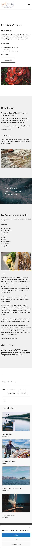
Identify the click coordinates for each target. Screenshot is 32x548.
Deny (16, 539)
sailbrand (12, 393)
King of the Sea (7, 434)
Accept (16, 535)
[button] (29, 527)
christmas (12, 390)
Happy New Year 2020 (9, 515)
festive (22, 390)
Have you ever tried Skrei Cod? (11, 488)
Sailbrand (6, 436)
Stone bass (23, 393)
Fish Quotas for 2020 (8, 461)
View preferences (16, 544)
